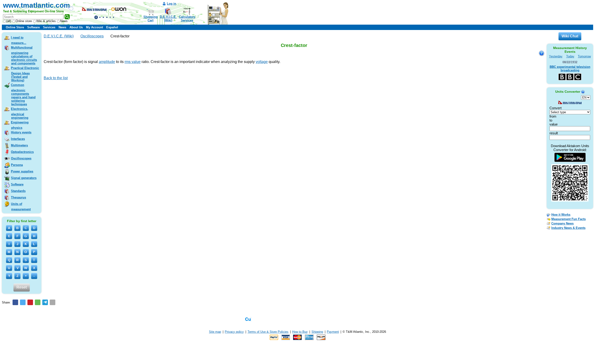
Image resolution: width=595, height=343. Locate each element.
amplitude (107, 62)
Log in (171, 3)
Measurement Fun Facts (568, 219)
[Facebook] (15, 302)
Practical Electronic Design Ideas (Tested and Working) (25, 74)
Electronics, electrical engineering (19, 113)
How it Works (560, 214)
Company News (562, 223)
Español (112, 27)
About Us (76, 27)
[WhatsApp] (37, 302)
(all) (8, 21)
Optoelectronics (22, 152)
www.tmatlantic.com (36, 5)
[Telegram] (45, 302)
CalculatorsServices (187, 18)
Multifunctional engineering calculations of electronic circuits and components (24, 55)
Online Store (15, 27)
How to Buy (300, 331)
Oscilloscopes (21, 158)
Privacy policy (234, 331)
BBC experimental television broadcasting (570, 68)
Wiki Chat (570, 36)
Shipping (317, 331)
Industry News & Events (568, 228)
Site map (215, 331)
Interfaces (18, 139)
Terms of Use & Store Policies (268, 331)
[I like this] (45, 84)
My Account (94, 27)
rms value (133, 62)
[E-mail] (52, 302)
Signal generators (23, 178)
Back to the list (56, 78)
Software (33, 27)
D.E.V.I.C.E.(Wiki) (168, 18)
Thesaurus (18, 197)
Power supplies (22, 171)
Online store (24, 21)
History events (21, 132)
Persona (17, 165)
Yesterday (555, 56)
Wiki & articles (46, 21)
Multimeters (19, 145)
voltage (262, 62)
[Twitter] (23, 302)
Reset (22, 287)
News (64, 21)
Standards (18, 191)
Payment (333, 331)
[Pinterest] (30, 302)
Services (49, 27)
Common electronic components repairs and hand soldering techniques (23, 94)
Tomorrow (584, 56)
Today (570, 56)
